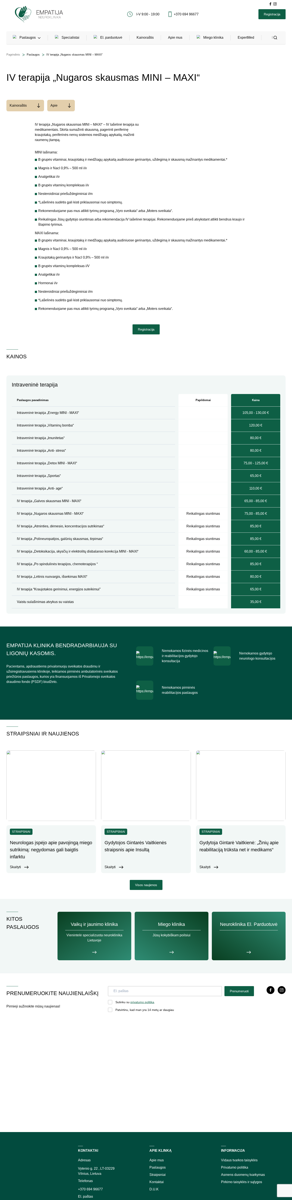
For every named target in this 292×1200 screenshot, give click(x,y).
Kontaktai (156, 1182)
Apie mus (175, 37)
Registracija (272, 14)
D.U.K (154, 1189)
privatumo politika (142, 1002)
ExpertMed (246, 37)
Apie (54, 105)
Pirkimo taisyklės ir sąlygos (241, 1182)
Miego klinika (213, 37)
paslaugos (33, 54)
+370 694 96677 (186, 14)
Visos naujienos (146, 885)
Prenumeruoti (239, 991)
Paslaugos (27, 37)
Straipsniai (157, 1174)
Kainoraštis (145, 37)
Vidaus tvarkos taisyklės (239, 1160)
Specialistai (70, 37)
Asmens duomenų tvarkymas (243, 1174)
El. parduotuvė (111, 37)
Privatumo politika (234, 1167)
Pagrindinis (13, 54)
